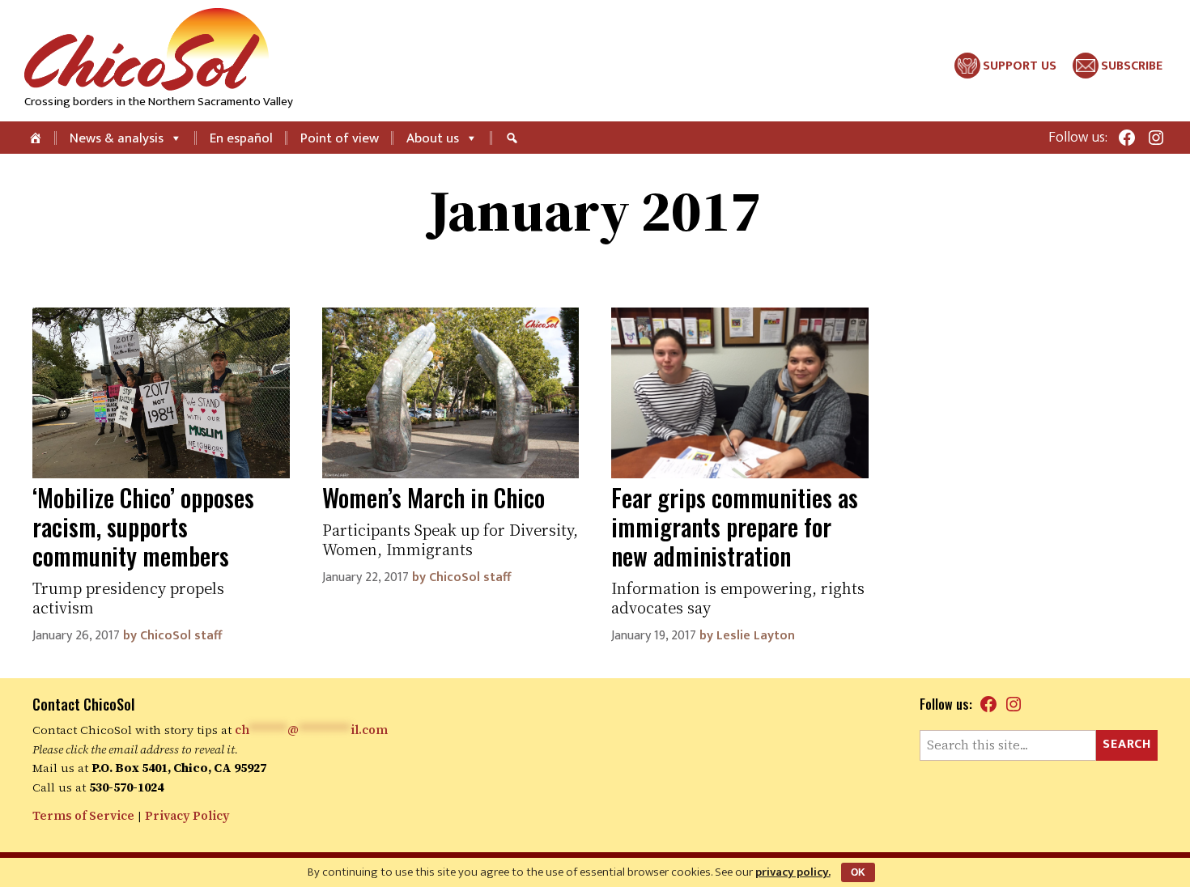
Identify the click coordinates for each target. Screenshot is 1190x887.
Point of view (339, 138)
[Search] (514, 137)
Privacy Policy (187, 816)
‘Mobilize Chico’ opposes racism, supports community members (143, 526)
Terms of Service (83, 816)
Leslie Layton (755, 636)
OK (858, 872)
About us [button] (432, 138)
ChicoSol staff (181, 636)
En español (241, 138)
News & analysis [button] (117, 138)
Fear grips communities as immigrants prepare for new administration (734, 526)
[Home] (36, 137)
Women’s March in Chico (433, 497)
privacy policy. (793, 872)
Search (1127, 744)
